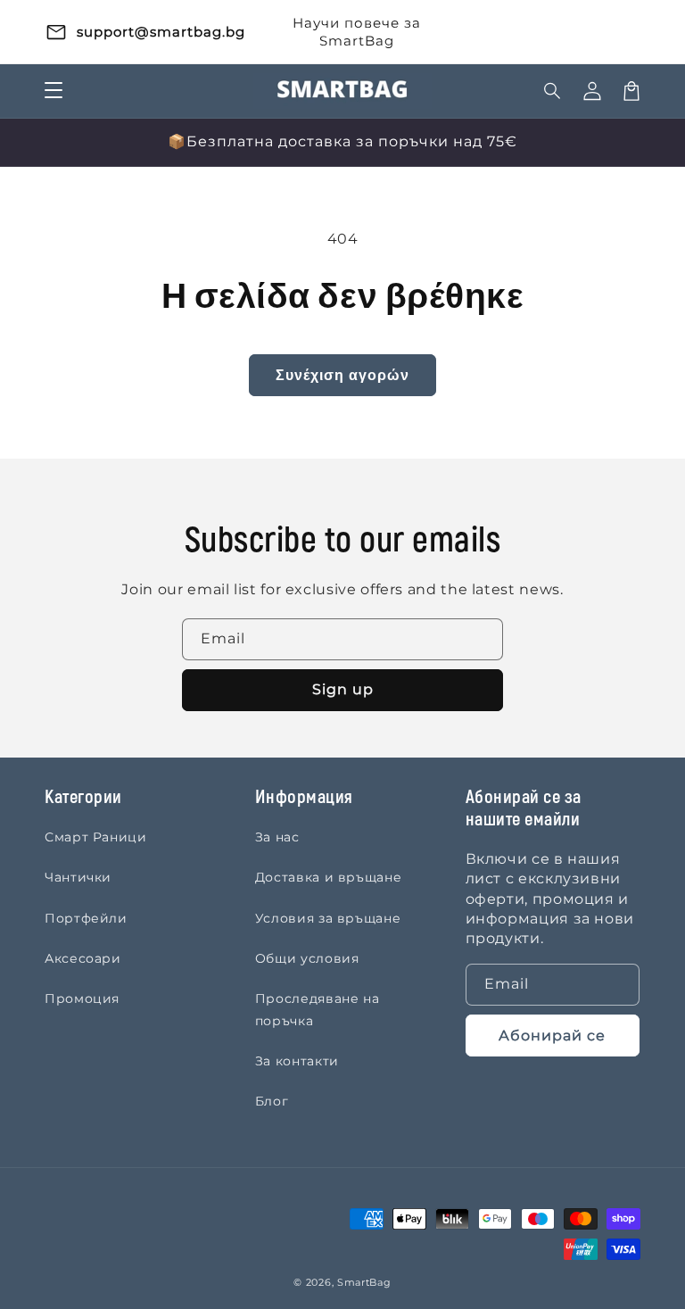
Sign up (343, 689)
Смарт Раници (96, 837)
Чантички (78, 877)
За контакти (297, 1061)
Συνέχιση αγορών (342, 375)
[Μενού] (53, 91)
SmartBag (364, 1282)
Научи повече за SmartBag (357, 31)
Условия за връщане (328, 918)
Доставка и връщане (328, 877)
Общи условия (307, 958)
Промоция (82, 998)
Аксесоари (83, 958)
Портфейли (86, 918)
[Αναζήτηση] (553, 91)
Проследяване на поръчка (317, 1009)
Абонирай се (552, 1035)
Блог (272, 1101)
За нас (277, 837)
